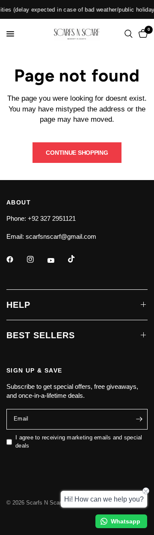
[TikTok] (77, 258)
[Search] (128, 34)
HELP (18, 305)
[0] (142, 34)
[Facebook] (15, 259)
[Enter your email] (139, 419)
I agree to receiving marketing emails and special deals (78, 441)
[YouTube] (56, 260)
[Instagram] (36, 259)
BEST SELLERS (40, 335)
